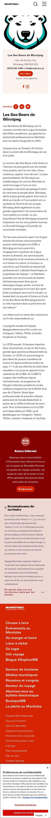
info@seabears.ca (34, 68)
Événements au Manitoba (18, 630)
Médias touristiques (22, 675)
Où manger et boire (21, 638)
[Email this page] (28, 106)
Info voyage (15, 654)
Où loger (13, 649)
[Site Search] (35, 4)
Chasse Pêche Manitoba (19, 715)
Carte (19, 79)
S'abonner (25, 489)
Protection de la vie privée (20, 735)
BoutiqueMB (16, 701)
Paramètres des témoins (25, 804)
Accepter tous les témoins (25, 812)
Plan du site (12, 755)
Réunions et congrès (22, 680)
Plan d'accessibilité (16, 750)
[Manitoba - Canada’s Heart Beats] (12, 4)
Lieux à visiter (17, 643)
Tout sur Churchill (16, 720)
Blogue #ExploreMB (22, 659)
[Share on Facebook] (15, 106)
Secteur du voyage (21, 686)
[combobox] (41, 815)
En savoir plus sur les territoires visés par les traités (20, 592)
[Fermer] (47, 768)
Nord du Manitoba (16, 725)
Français (10, 745)
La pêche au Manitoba (24, 706)
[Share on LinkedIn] (21, 106)
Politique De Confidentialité (35, 797)
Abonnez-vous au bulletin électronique (22, 693)
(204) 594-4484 (15, 68)
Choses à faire (17, 623)
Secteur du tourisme (22, 669)
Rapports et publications (19, 730)
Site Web (25, 73)
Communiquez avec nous (20, 740)
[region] (25, 791)
